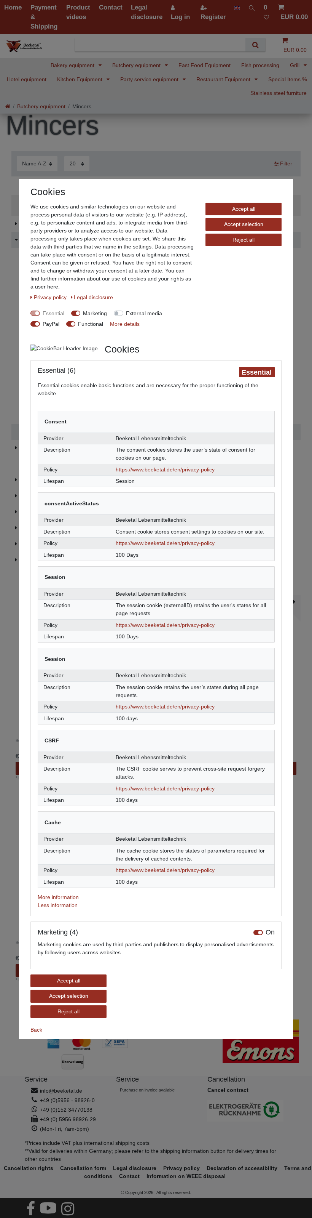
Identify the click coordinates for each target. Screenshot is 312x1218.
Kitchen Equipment (80, 79)
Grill (295, 65)
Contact (129, 1176)
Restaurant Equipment (224, 79)
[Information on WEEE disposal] (247, 1111)
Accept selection (243, 224)
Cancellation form (83, 1168)
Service (36, 1079)
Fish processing (260, 65)
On (270, 932)
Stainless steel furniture (278, 93)
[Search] (255, 44)
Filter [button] (286, 163)
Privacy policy (51, 297)
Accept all (243, 209)
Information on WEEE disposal (186, 1176)
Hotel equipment (26, 79)
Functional (90, 324)
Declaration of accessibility (242, 1168)
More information (58, 897)
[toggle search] (251, 7)
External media (144, 313)
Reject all (243, 240)
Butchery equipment (137, 65)
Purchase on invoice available (147, 1090)
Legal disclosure (93, 297)
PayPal (51, 324)
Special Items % (287, 79)
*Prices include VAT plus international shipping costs (87, 1143)
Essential (53, 313)
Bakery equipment (73, 65)
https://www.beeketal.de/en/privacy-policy (165, 469)
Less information (58, 905)
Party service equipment (150, 79)
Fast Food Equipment (204, 65)
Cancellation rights (28, 1168)
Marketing (95, 313)
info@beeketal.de (61, 1091)
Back (36, 1030)
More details (125, 324)
